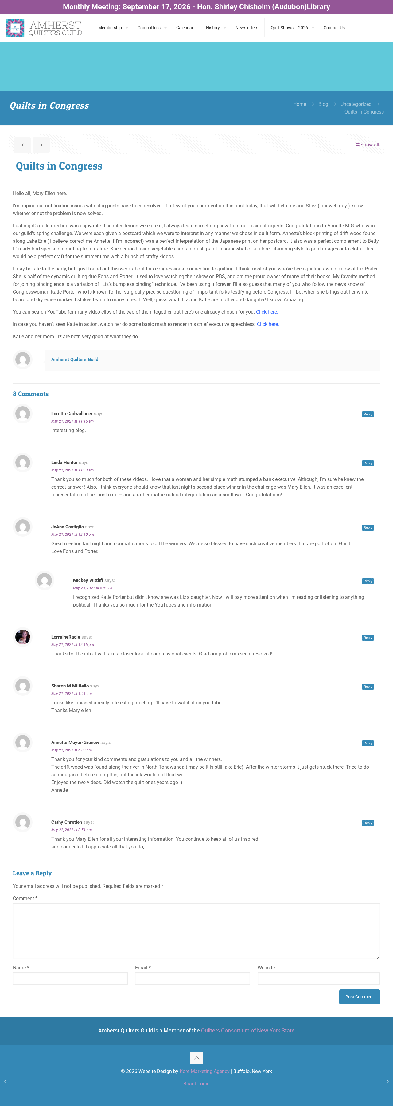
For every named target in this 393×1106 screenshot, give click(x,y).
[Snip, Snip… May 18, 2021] (5, 1081)
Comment (25, 898)
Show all (369, 145)
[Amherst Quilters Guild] (44, 28)
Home (299, 104)
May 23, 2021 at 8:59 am (93, 588)
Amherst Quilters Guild (74, 359)
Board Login (196, 1084)
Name (21, 968)
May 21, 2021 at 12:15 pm (72, 645)
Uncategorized (356, 104)
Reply (368, 414)
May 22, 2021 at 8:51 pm (71, 830)
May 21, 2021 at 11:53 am (72, 470)
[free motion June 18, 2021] (387, 1081)
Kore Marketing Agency (205, 1071)
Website (266, 968)
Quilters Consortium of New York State (248, 1031)
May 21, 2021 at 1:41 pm (71, 693)
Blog (323, 104)
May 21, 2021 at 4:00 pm (71, 750)
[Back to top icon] (196, 1058)
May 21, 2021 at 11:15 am (72, 421)
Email (143, 968)
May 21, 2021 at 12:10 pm (72, 534)
